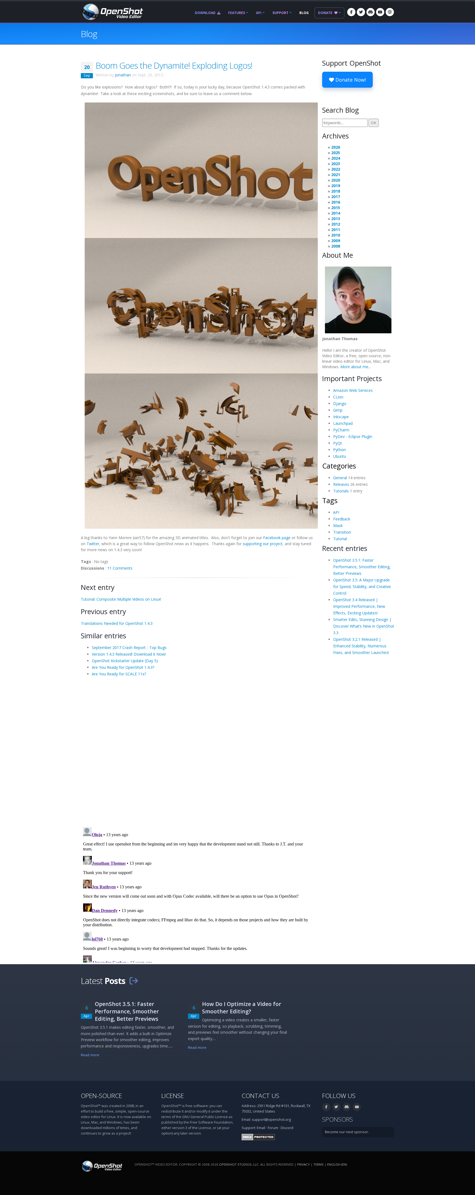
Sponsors (337, 1119)
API (258, 12)
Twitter (93, 543)
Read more (90, 1055)
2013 (335, 218)
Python (339, 449)
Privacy (303, 1164)
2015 (335, 207)
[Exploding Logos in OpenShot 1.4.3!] (201, 315)
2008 (335, 246)
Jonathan (123, 74)
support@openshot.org (271, 1119)
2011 (335, 229)
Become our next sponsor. (347, 1132)
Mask (338, 525)
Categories (339, 465)
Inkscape (341, 416)
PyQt (337, 443)
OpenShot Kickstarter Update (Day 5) (125, 660)
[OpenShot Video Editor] (112, 11)
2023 (335, 163)
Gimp (338, 410)
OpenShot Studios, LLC (239, 1164)
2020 (335, 180)
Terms (318, 1164)
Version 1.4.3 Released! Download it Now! (129, 654)
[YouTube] (380, 12)
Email (261, 1127)
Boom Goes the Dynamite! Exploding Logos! (174, 65)
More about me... (355, 366)
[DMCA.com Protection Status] (258, 1136)
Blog (304, 12)
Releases (341, 484)
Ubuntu (339, 456)
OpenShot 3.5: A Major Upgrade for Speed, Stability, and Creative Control (362, 586)
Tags (330, 500)
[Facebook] (351, 12)
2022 (335, 169)
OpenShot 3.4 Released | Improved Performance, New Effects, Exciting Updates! (359, 606)
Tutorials (341, 490)
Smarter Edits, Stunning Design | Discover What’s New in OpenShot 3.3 (363, 626)
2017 (335, 196)
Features (236, 12)
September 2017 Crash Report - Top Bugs (129, 647)
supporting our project (263, 543)
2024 (335, 158)
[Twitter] (361, 12)
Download (205, 12)
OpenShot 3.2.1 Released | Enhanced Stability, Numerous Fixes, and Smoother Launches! (361, 646)
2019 (335, 185)
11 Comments (119, 568)
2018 (335, 191)
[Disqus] (197, 751)
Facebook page (277, 537)
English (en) (337, 1164)
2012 (335, 224)
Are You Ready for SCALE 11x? (119, 673)
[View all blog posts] (133, 980)
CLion (338, 397)
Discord (287, 1127)
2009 (335, 240)
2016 (335, 202)
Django (339, 403)
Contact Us (260, 1095)
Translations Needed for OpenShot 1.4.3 (117, 623)
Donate (325, 12)
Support (280, 12)
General (340, 477)
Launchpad (343, 423)
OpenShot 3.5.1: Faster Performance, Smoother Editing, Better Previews (362, 567)
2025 (335, 152)
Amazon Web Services (353, 390)
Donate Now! (350, 79)
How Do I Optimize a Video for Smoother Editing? (241, 1007)
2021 (335, 174)
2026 (335, 147)
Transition (342, 532)
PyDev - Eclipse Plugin (352, 436)
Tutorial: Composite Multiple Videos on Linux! (121, 599)
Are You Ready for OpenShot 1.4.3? (123, 667)
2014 (335, 213)
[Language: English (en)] (390, 12)
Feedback (341, 519)
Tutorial (340, 538)
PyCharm (341, 429)
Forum (273, 1127)
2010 (335, 235)
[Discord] (370, 12)
